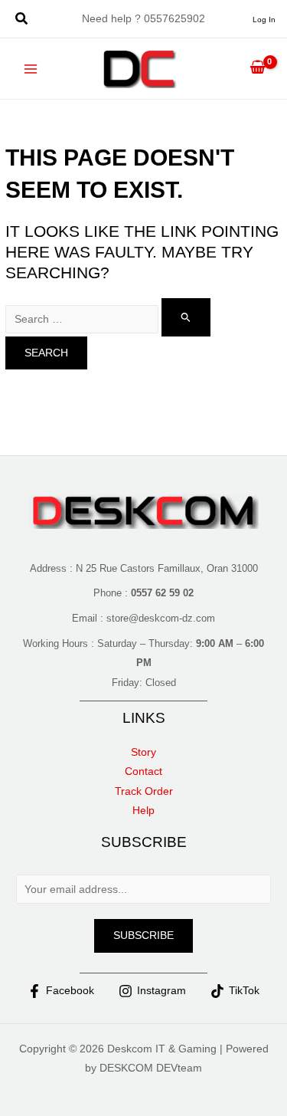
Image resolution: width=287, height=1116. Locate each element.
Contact (143, 771)
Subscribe (143, 935)
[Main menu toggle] (31, 68)
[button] (22, 20)
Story (143, 752)
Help (143, 810)
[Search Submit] (185, 317)
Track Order (144, 791)
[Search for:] (107, 319)
